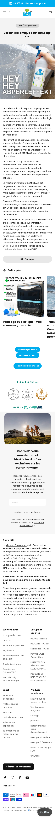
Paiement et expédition (9, 724)
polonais (35, 720)
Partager (29, 259)
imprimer (7, 712)
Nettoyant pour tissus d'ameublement (39, 729)
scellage (35, 715)
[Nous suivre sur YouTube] (27, 778)
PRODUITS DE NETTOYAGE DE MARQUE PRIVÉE (38, 677)
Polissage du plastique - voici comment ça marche (22, 323)
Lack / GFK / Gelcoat (27, 25)
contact (7, 640)
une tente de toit (32, 614)
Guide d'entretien (12, 664)
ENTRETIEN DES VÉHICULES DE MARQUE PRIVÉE (38, 665)
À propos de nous (12, 635)
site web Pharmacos (16, 545)
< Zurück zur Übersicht (27, 366)
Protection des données (10, 705)
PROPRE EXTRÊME (39, 638)
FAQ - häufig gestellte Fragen (11, 679)
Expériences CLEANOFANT (9, 671)
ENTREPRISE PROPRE (40, 648)
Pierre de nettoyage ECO (41, 749)
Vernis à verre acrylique (37, 709)
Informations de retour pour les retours (11, 734)
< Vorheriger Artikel (27, 349)
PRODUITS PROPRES (40, 643)
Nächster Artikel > (27, 355)
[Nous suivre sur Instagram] (12, 778)
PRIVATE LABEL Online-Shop (37, 655)
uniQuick (35, 755)
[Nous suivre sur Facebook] (5, 778)
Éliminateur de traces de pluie (38, 700)
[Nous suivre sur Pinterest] (20, 778)
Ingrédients (8, 650)
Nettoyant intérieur (40, 737)
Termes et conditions (8, 697)
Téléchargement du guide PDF (13, 657)
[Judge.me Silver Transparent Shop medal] (13, 394)
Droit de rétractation (13, 717)
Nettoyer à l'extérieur (41, 742)
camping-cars (38, 594)
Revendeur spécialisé (13, 645)
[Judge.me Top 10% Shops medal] (42, 394)
